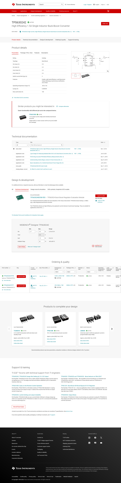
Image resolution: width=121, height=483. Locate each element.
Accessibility (15, 476)
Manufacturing (15, 455)
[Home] (23, 4)
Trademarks (58, 476)
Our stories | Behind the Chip (19, 446)
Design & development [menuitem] (36, 11)
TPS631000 (32, 114)
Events (13, 449)
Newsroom (14, 443)
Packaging (40, 449)
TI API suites (66, 437)
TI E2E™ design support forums (45, 440)
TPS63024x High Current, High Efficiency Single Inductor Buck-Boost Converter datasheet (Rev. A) (47, 31)
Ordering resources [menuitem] (64, 11)
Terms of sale (41, 476)
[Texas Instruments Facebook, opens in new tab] (95, 438)
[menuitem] (108, 11)
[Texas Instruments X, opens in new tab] (101, 438)
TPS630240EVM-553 (37, 197)
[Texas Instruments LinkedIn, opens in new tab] (89, 443)
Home (13, 15)
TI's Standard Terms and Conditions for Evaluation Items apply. (28, 215)
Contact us (40, 437)
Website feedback (67, 476)
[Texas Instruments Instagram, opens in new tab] (89, 438)
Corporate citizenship (17, 458)
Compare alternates (64, 106)
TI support (52, 414)
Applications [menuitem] (23, 11)
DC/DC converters (54, 15)
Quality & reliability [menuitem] (50, 11)
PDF (74, 31)
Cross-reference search (43, 443)
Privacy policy (32, 476)
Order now (105, 23)
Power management (22, 15)
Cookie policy (23, 476)
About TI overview (16, 437)
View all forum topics (18, 406)
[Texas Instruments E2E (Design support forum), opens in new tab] (95, 443)
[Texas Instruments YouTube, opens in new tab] (101, 443)
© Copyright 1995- (18, 479)
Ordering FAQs (66, 446)
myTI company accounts (69, 440)
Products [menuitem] (14, 11)
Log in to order (101, 195)
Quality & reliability (42, 452)
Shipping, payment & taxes (69, 443)
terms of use (69, 411)
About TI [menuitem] (75, 11)
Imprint (76, 476)
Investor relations (16, 452)
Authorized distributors (69, 449)
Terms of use (50, 476)
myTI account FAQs (42, 455)
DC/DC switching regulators (38, 15)
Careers (14, 440)
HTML (78, 31)
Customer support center (43, 446)
